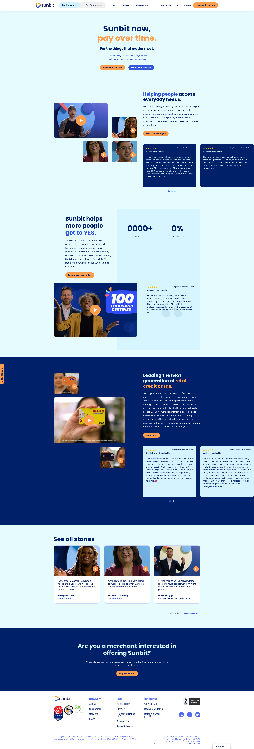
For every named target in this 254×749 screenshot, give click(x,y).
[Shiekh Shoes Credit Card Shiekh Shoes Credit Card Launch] (112, 457)
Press (92, 719)
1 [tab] (169, 191)
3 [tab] (175, 191)
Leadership (95, 709)
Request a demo (153, 709)
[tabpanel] (171, 165)
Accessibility (123, 703)
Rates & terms (125, 726)
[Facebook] (181, 714)
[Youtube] (197, 714)
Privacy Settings (221, 746)
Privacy (121, 709)
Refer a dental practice (152, 715)
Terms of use (124, 721)
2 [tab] (172, 191)
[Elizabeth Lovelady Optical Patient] (95, 151)
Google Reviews (177, 148)
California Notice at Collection (126, 715)
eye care (141, 55)
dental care (128, 55)
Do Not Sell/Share (193, 744)
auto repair (113, 55)
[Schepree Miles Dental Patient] (124, 127)
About (92, 703)
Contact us (150, 703)
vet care (113, 59)
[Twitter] (189, 714)
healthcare (126, 59)
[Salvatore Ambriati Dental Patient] (124, 151)
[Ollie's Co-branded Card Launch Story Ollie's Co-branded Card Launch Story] (89, 420)
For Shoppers (69, 5)
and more (140, 59)
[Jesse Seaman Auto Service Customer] (81, 120)
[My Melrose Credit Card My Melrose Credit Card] (66, 383)
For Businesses (94, 5)
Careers (93, 714)
